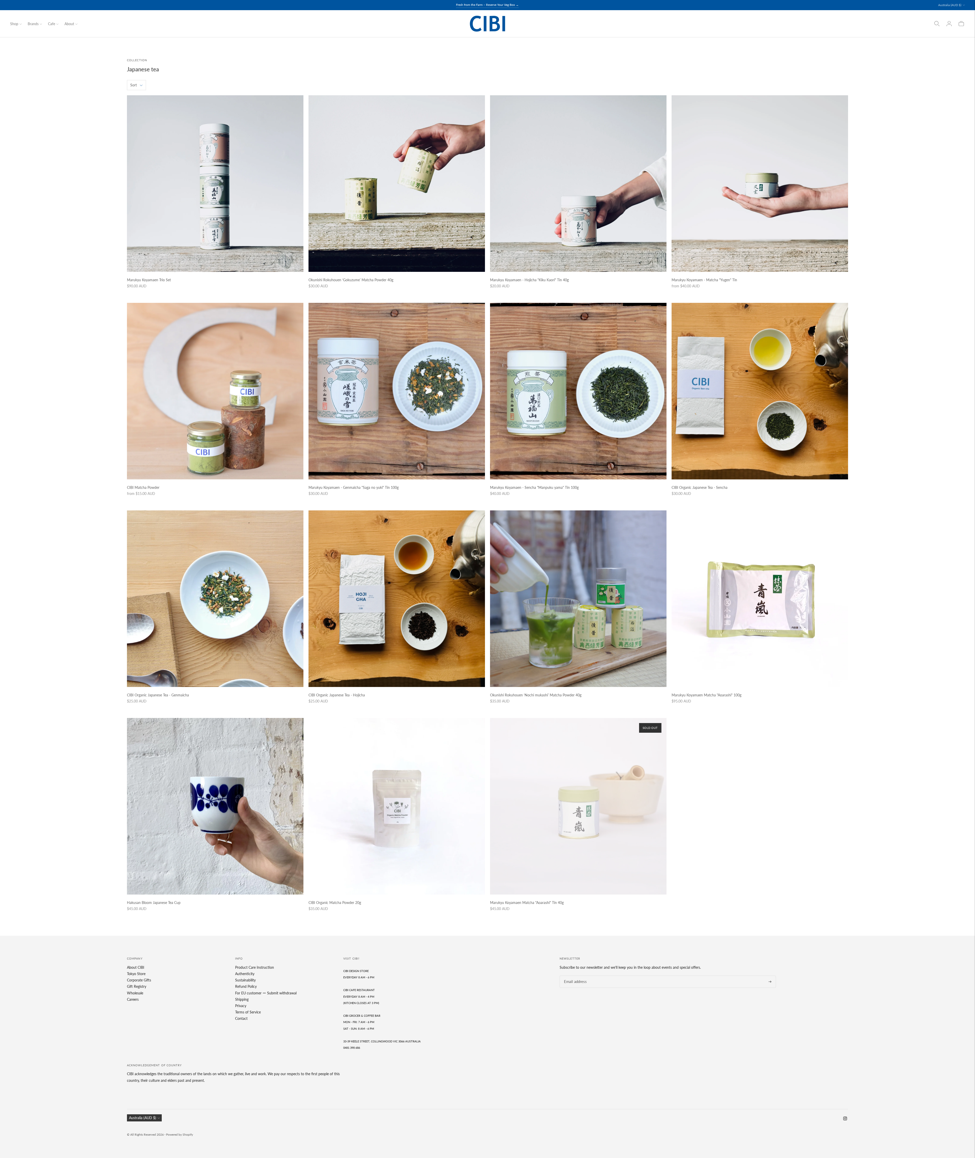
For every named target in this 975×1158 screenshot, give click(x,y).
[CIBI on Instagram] (845, 1119)
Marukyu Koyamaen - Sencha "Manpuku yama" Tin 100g (534, 487)
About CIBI (135, 967)
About (69, 24)
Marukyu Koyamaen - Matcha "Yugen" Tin (704, 280)
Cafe (51, 24)
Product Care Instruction (254, 967)
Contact (241, 1018)
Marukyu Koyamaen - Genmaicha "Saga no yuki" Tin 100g (353, 487)
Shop (14, 24)
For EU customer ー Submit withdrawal (266, 993)
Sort (133, 85)
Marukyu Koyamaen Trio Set (149, 280)
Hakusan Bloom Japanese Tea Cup (154, 902)
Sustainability (245, 980)
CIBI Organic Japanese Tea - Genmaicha (158, 695)
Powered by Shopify (179, 1134)
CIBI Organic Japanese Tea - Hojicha (336, 695)
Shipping (242, 999)
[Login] (949, 23)
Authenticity (244, 974)
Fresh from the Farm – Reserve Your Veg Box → (487, 5)
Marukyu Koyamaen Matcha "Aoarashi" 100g (706, 695)
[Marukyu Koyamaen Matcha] (578, 806)
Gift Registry (136, 986)
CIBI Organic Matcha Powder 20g (334, 902)
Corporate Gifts (139, 980)
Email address (574, 976)
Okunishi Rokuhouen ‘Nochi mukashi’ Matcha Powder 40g (535, 695)
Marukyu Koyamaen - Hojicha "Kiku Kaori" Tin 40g (529, 280)
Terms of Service (248, 1012)
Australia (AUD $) (949, 5)
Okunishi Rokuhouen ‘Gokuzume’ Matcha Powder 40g (350, 280)
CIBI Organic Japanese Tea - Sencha (699, 487)
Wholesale (135, 993)
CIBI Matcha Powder (143, 487)
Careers (133, 999)
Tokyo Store (136, 974)
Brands (33, 24)
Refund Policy (246, 986)
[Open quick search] (936, 23)
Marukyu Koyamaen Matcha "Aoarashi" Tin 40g (527, 902)
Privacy (240, 1006)
